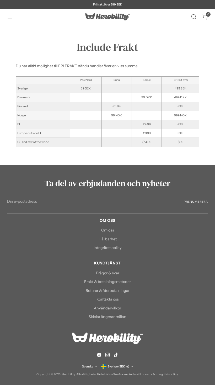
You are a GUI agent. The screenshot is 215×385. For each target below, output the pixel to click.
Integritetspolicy (108, 247)
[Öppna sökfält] (194, 17)
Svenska (87, 366)
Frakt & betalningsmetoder (107, 281)
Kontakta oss (107, 299)
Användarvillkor (107, 308)
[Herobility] (107, 17)
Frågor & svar (107, 273)
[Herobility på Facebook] (99, 355)
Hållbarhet (108, 239)
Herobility (68, 374)
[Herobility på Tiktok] (116, 355)
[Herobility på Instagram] (107, 355)
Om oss (107, 230)
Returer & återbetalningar (108, 290)
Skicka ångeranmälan (107, 316)
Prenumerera (196, 201)
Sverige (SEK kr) (118, 366)
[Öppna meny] (9, 17)
